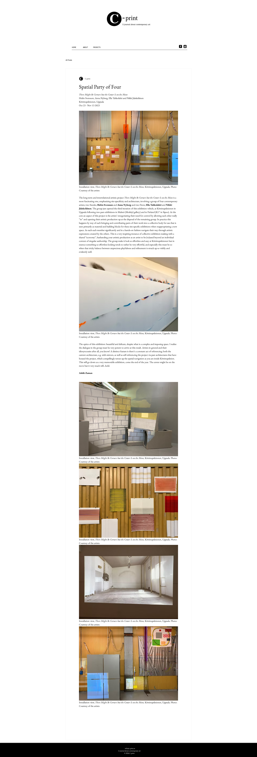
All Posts (69, 60)
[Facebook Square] (180, 46)
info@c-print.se (130, 748)
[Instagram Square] (185, 46)
